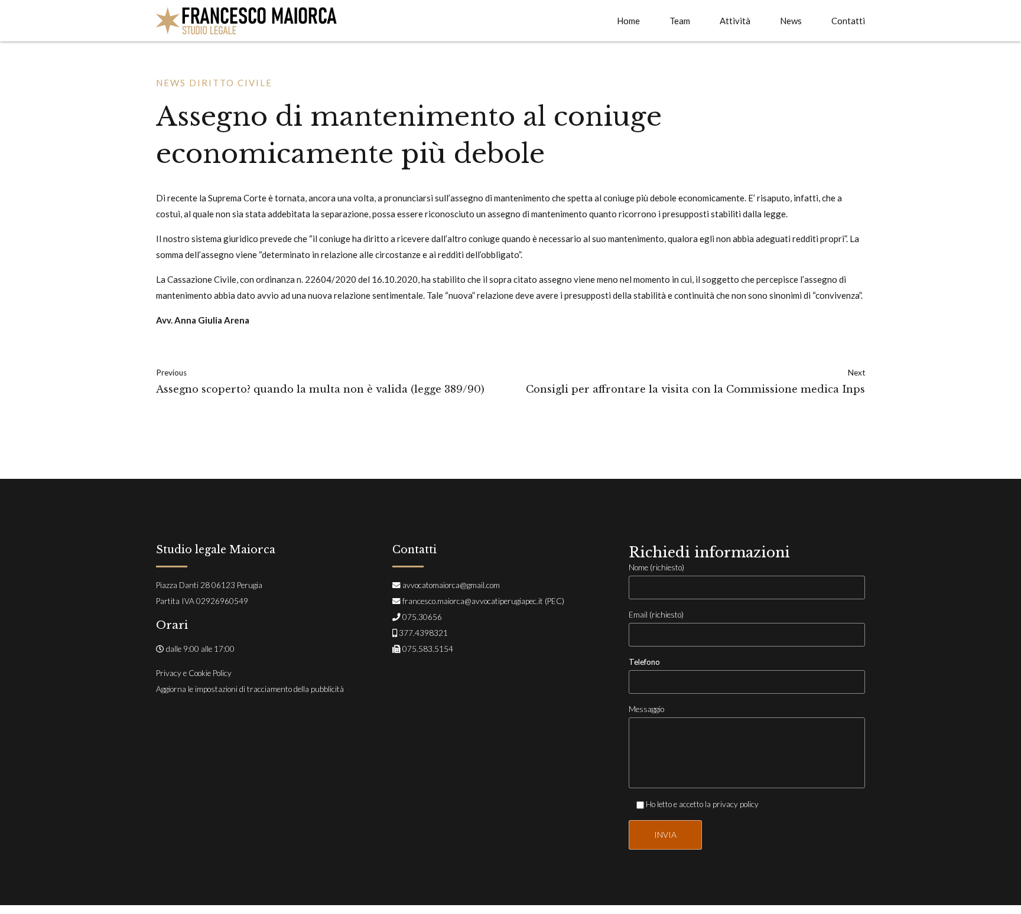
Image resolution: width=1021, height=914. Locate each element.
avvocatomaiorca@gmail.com (451, 585)
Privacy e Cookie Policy (194, 673)
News (791, 20)
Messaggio (646, 709)
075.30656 (422, 617)
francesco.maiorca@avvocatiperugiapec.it (472, 601)
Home (628, 20)
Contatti (848, 20)
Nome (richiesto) (656, 567)
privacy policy (736, 804)
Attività (735, 20)
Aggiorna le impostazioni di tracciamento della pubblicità (250, 689)
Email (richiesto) (656, 614)
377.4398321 (423, 633)
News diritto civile (214, 82)
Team (679, 20)
